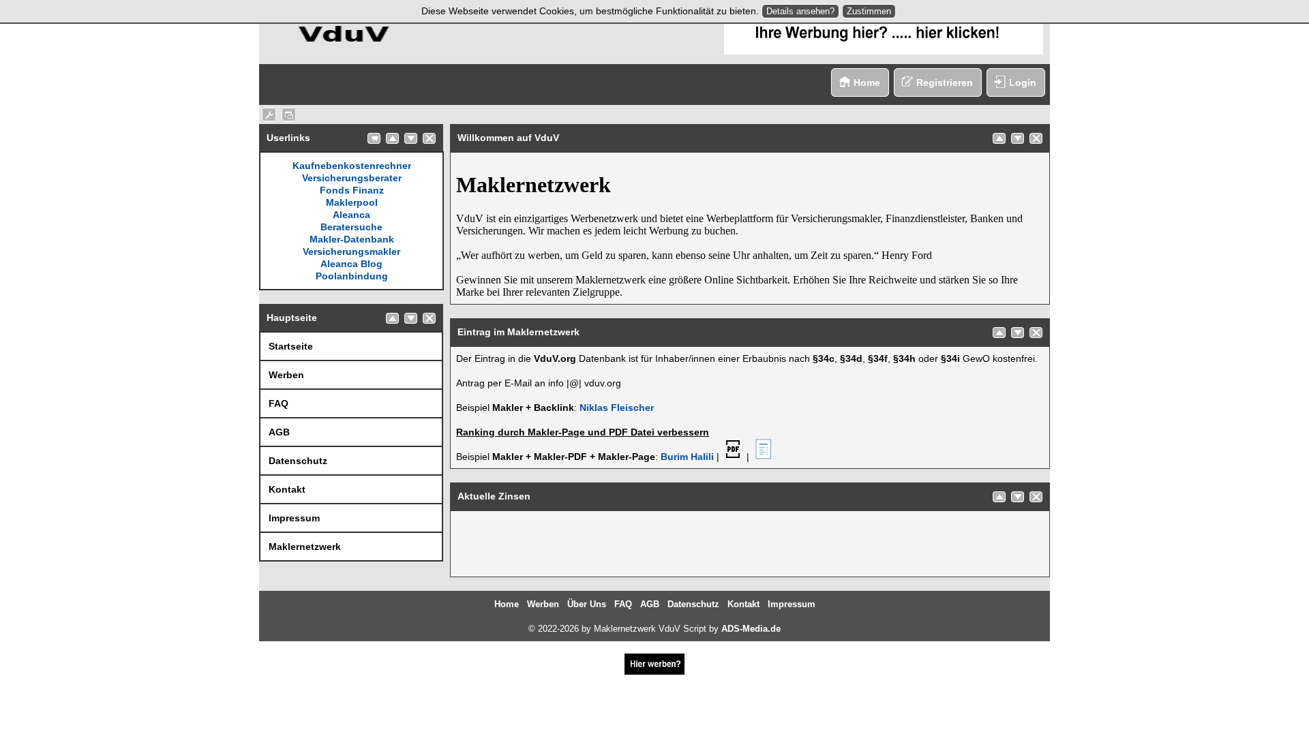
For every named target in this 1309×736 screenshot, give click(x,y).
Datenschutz (298, 460)
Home (867, 82)
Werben (286, 374)
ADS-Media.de (751, 629)
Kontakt (287, 489)
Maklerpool (352, 202)
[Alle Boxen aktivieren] (289, 114)
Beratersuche (351, 226)
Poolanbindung (352, 276)
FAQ (278, 403)
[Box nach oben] (392, 138)
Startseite (291, 346)
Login (1022, 82)
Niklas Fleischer (617, 407)
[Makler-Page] (763, 456)
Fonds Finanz (352, 190)
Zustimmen (869, 11)
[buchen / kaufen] (373, 138)
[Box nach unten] (410, 138)
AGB (279, 432)
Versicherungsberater (352, 177)
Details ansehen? (800, 11)
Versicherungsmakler (351, 251)
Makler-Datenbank (352, 239)
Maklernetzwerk (305, 546)
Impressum (294, 517)
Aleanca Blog (351, 263)
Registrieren (944, 82)
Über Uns (586, 604)
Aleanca (351, 214)
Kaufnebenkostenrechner (351, 165)
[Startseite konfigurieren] (269, 114)
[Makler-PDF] (733, 456)
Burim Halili (687, 456)
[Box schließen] (429, 138)
